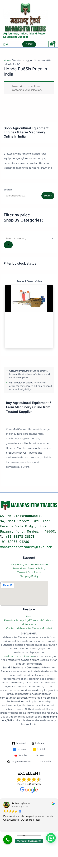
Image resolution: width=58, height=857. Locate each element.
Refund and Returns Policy (29, 568)
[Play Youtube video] (29, 298)
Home (7, 60)
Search (8, 189)
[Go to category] (8, 244)
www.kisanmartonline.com (17, 656)
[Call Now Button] (7, 839)
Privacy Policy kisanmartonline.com (29, 564)
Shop (29, 616)
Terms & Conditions (29, 572)
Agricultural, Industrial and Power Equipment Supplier (24, 35)
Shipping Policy (29, 576)
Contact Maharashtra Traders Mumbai (29, 628)
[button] (5, 44)
